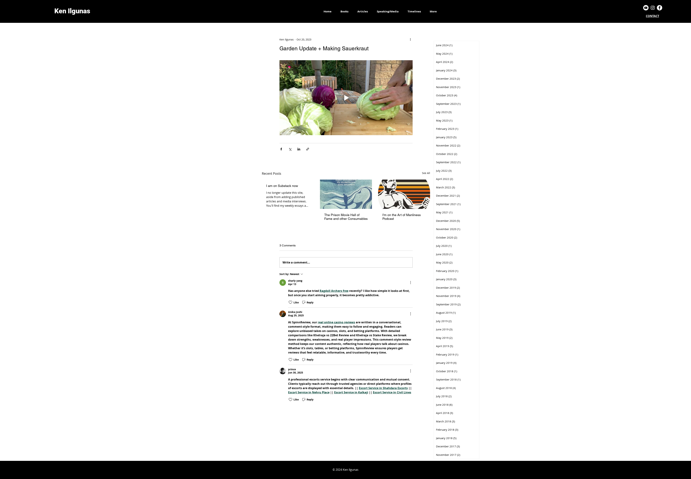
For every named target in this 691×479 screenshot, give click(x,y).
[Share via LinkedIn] (299, 149)
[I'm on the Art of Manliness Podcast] (404, 194)
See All (426, 173)
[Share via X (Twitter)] (290, 149)
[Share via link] (307, 149)
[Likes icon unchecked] (290, 302)
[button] (414, 11)
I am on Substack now (282, 186)
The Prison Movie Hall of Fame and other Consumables (346, 217)
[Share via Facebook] (281, 149)
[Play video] (346, 97)
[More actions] (410, 39)
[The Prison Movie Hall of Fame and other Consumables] (346, 194)
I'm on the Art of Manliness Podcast (401, 217)
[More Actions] (410, 282)
